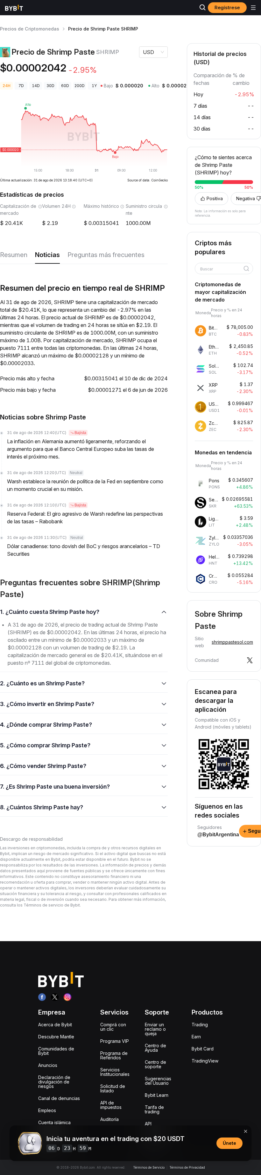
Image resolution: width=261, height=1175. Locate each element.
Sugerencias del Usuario (158, 1081)
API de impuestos (111, 1105)
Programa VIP (114, 1041)
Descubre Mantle (56, 1036)
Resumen (13, 255)
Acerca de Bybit (55, 1024)
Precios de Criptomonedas (29, 28)
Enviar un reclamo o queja (155, 1029)
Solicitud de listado (112, 1088)
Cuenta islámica (54, 1122)
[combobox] (222, 269)
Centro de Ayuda (155, 1048)
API (148, 1123)
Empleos (47, 1110)
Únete (229, 1143)
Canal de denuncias (59, 1098)
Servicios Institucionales (115, 1072)
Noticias (47, 255)
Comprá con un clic (113, 1027)
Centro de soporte (155, 1064)
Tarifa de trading (154, 1109)
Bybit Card (203, 1048)
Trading (200, 1024)
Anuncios (47, 1065)
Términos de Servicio (149, 1167)
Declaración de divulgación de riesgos (54, 1082)
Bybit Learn (156, 1095)
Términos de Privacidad (187, 1167)
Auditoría (109, 1119)
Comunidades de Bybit (56, 1051)
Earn (196, 1036)
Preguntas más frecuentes (106, 255)
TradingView (205, 1060)
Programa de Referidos (114, 1055)
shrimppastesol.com (232, 642)
